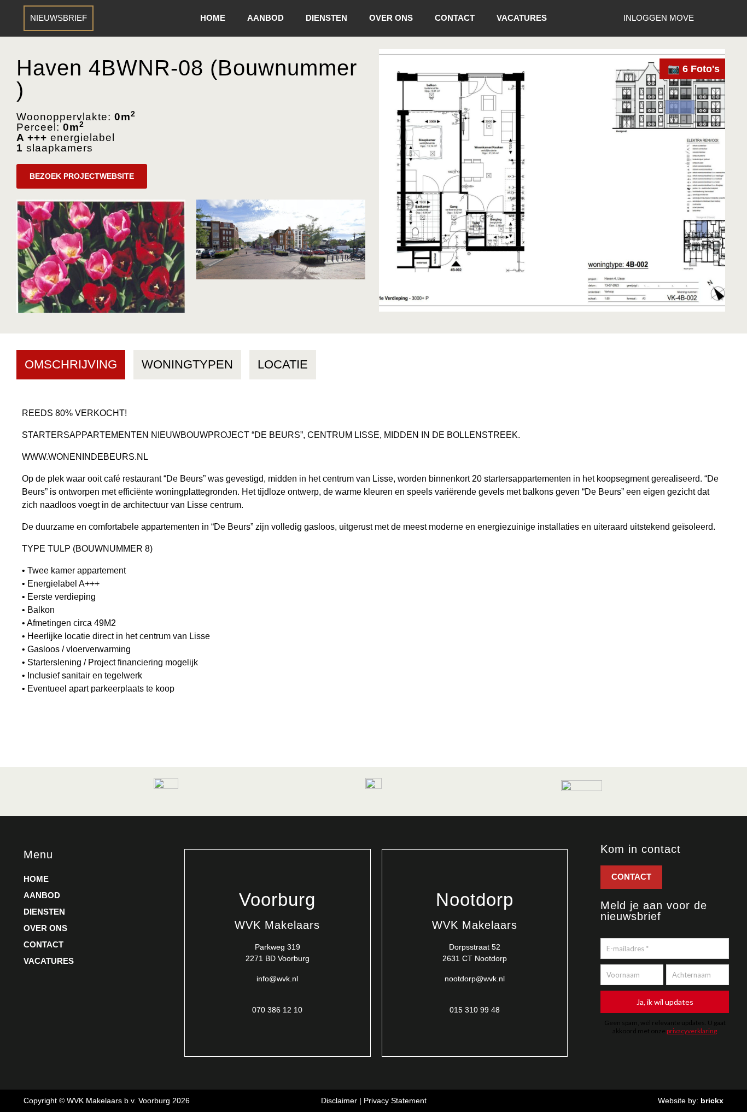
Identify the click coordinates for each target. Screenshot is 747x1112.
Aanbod (265, 17)
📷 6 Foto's (694, 68)
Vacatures (522, 17)
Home (212, 17)
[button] (81, 176)
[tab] (70, 364)
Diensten (326, 17)
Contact (455, 17)
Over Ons (391, 17)
